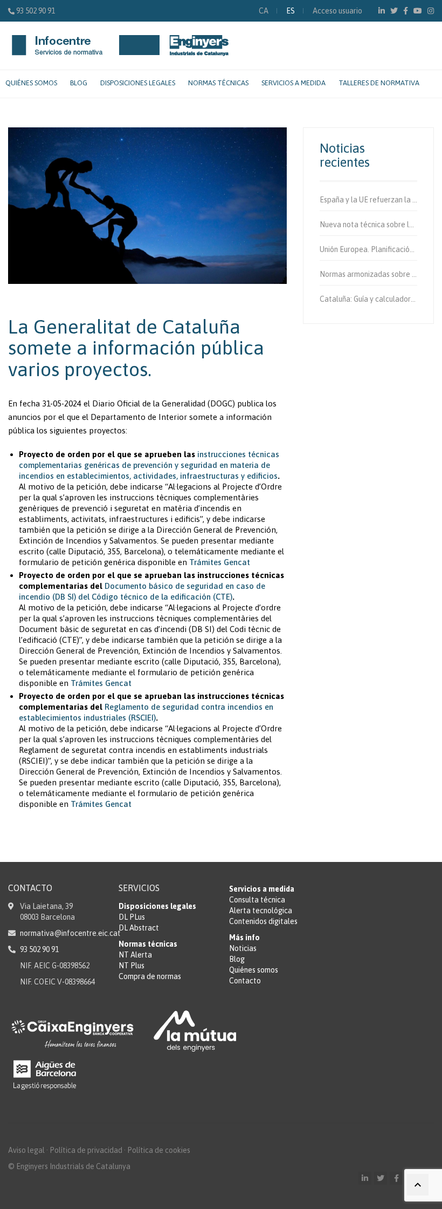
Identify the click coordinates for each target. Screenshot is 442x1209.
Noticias (243, 948)
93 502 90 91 (35, 10)
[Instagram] (430, 10)
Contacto (245, 980)
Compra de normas (150, 976)
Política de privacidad (86, 1150)
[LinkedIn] (381, 10)
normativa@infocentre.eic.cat (70, 933)
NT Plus (131, 965)
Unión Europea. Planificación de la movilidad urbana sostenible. (368, 249)
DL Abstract (139, 927)
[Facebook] (405, 10)
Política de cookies (158, 1150)
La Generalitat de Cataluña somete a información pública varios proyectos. (136, 348)
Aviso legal (26, 1150)
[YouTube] (417, 10)
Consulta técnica (257, 899)
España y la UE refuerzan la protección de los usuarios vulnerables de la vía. (368, 199)
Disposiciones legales (137, 83)
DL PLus (132, 917)
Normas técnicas (218, 83)
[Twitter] (394, 10)
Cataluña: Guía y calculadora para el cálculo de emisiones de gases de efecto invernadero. (368, 299)
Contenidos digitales (263, 921)
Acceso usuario (337, 10)
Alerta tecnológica (260, 910)
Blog (78, 83)
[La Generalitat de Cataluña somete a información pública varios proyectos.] (147, 205)
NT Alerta (135, 954)
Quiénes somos (31, 83)
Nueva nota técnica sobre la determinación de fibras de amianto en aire (368, 224)
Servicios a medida (293, 83)
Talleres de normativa (379, 83)
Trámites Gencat (219, 562)
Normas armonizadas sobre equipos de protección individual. (368, 274)
